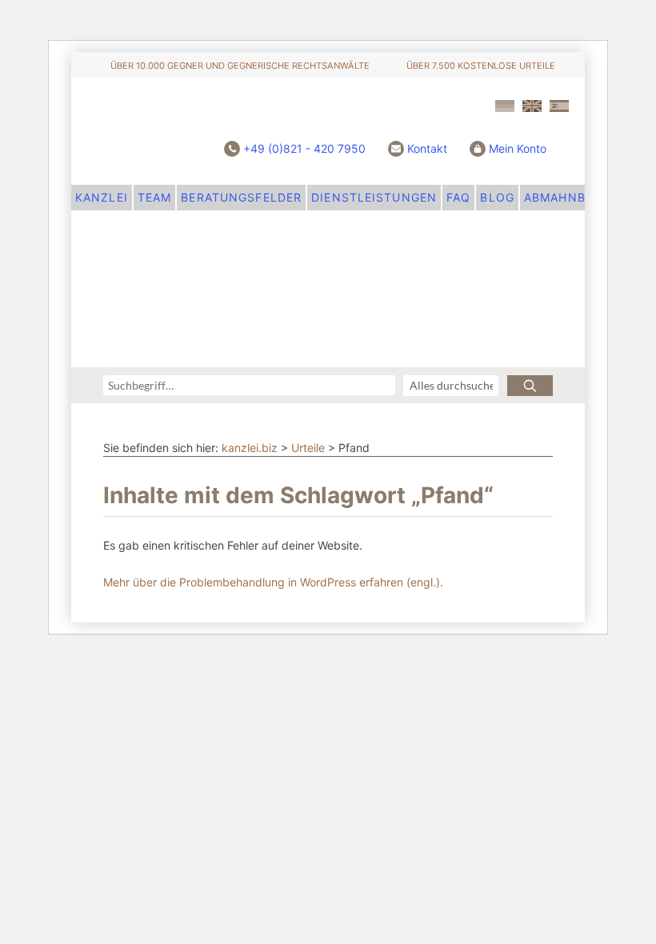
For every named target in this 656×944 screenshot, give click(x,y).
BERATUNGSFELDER (241, 197)
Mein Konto (517, 148)
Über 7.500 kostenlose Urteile (480, 65)
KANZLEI (101, 197)
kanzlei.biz (250, 447)
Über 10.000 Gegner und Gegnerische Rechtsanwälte (240, 65)
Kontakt (427, 148)
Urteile (308, 447)
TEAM (154, 197)
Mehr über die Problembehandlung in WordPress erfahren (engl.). (273, 582)
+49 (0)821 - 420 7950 (304, 148)
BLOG (497, 197)
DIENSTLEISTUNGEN (374, 197)
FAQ (458, 197)
